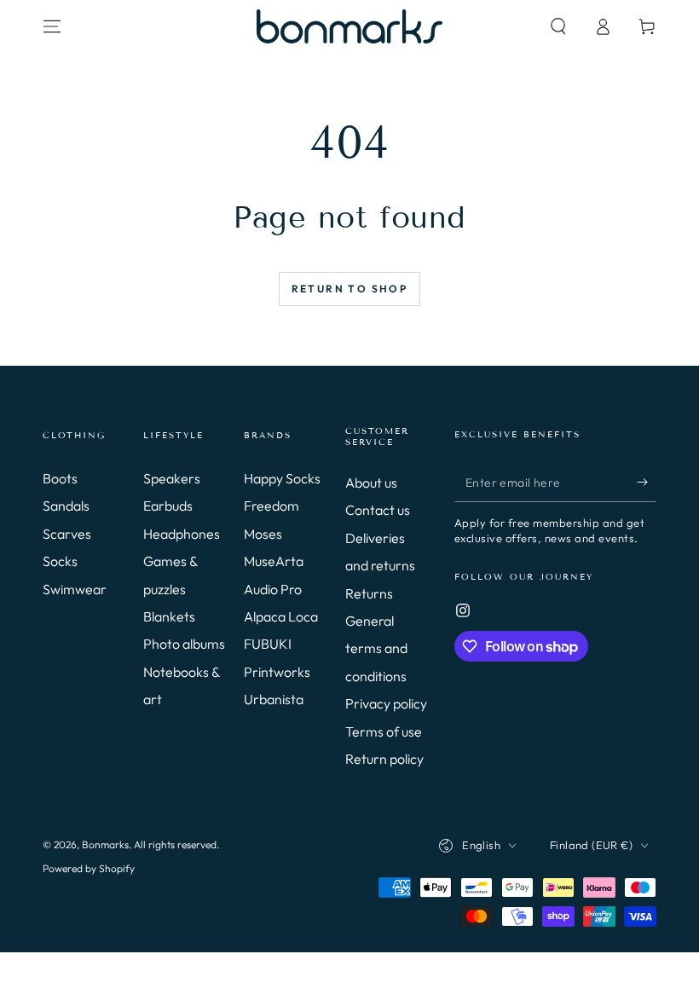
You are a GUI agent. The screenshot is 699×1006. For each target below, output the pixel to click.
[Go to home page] (349, 26)
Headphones (181, 533)
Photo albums (184, 643)
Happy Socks (282, 478)
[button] (558, 26)
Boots (60, 478)
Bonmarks (105, 844)
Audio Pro (273, 589)
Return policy (384, 758)
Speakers (171, 478)
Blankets (169, 616)
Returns (369, 593)
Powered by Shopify (89, 868)
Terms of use (383, 731)
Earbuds (168, 505)
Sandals (66, 505)
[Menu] (52, 26)
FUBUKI (268, 643)
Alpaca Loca (281, 616)
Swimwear (75, 589)
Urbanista (273, 699)
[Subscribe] (646, 482)
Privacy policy (386, 703)
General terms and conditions (376, 648)
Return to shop (350, 288)
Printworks (277, 671)
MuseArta (273, 560)
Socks (60, 560)
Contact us (377, 509)
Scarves (67, 533)
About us (371, 482)
